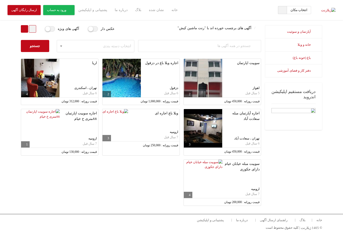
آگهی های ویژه (68, 29)
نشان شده (156, 10)
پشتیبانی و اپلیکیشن (92, 10)
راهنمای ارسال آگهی (274, 220)
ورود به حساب (56, 10)
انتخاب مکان (299, 10)
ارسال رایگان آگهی (24, 10)
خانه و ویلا (305, 44)
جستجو (35, 46)
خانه (175, 10)
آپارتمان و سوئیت (299, 31)
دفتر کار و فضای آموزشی (294, 70)
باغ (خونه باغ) (302, 58)
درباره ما (121, 10)
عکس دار (108, 29)
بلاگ (138, 10)
